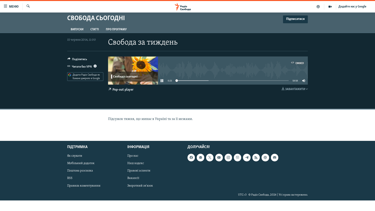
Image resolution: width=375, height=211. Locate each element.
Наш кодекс (135, 163)
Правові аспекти (138, 171)
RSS (69, 178)
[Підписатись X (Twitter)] (209, 157)
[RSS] (256, 157)
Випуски (77, 29)
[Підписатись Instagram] (228, 157)
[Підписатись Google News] (200, 157)
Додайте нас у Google (352, 6)
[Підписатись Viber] (237, 157)
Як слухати (74, 156)
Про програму (116, 29)
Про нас (132, 156)
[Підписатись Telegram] (246, 157)
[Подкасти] (318, 6)
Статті (94, 29)
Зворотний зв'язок (140, 185)
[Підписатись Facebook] (191, 157)
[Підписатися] (274, 157)
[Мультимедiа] (330, 6)
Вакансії (133, 178)
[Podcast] (265, 157)
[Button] (77, 60)
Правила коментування (83, 185)
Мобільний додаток (81, 163)
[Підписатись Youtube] (219, 157)
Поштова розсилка (80, 171)
